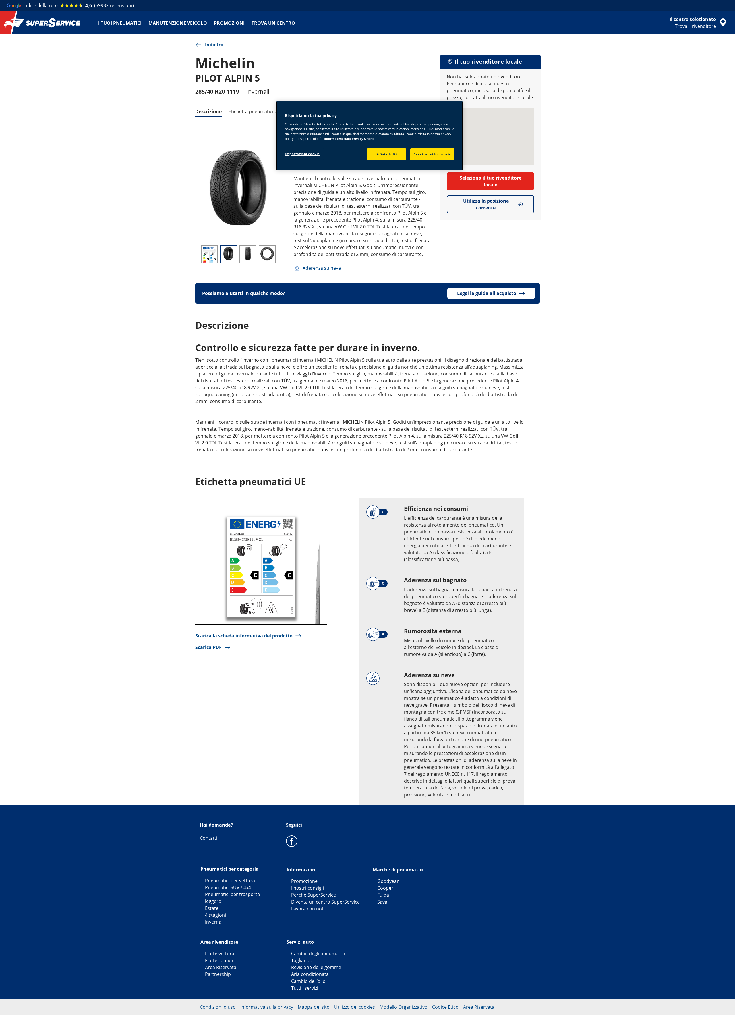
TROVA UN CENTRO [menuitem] (273, 23)
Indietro (214, 44)
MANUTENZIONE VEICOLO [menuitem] (177, 23)
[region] (369, 135)
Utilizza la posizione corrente (486, 204)
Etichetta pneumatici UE (255, 111)
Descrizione (208, 111)
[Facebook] (291, 840)
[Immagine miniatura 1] (209, 254)
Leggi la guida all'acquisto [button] (486, 293)
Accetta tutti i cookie (432, 154)
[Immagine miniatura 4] (267, 254)
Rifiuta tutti (386, 154)
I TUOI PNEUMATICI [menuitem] (120, 23)
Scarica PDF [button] (208, 647)
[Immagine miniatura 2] (228, 254)
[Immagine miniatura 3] (247, 254)
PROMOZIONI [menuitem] (229, 23)
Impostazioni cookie (302, 154)
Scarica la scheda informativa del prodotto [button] (244, 636)
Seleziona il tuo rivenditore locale (490, 181)
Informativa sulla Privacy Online (349, 138)
